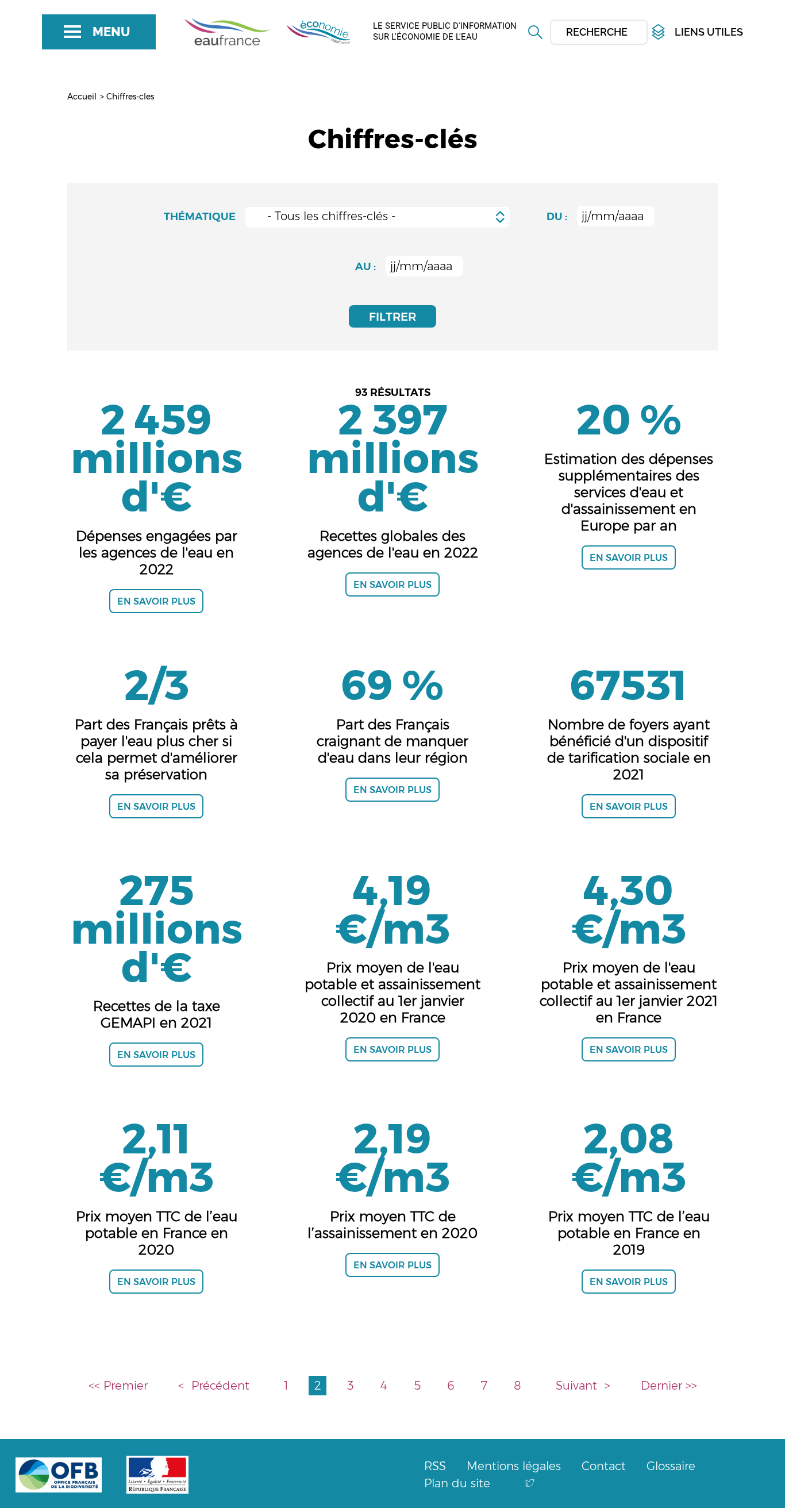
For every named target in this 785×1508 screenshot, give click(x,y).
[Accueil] (313, 31)
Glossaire (671, 1466)
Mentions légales (514, 1466)
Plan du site (457, 1483)
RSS (435, 1466)
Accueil (82, 96)
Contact (604, 1466)
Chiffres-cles (130, 96)
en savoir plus (156, 601)
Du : (557, 216)
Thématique (200, 216)
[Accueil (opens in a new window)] (229, 31)
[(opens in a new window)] (529, 1483)
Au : (365, 266)
